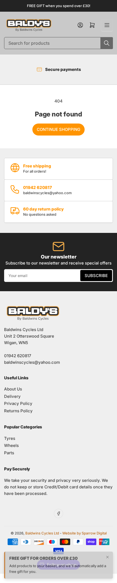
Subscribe (96, 275)
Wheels (11, 445)
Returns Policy (18, 410)
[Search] (107, 43)
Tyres (9, 438)
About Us (13, 389)
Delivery (12, 396)
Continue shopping (58, 129)
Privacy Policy (18, 403)
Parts (9, 452)
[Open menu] (107, 25)
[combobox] (58, 43)
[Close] (107, 556)
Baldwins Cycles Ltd (42, 533)
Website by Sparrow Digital (84, 533)
